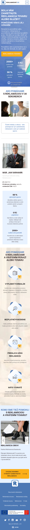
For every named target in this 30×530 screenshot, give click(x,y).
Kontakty (23, 505)
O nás (25, 501)
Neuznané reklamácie (15, 492)
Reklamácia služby (21, 497)
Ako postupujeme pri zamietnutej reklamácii (16, 83)
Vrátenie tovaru (8, 501)
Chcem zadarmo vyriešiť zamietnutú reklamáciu (12, 474)
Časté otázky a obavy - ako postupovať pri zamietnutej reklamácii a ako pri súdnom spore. (15, 128)
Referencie (18, 501)
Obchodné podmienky (11, 505)
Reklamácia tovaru (11, 54)
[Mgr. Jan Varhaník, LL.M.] (10, 2)
